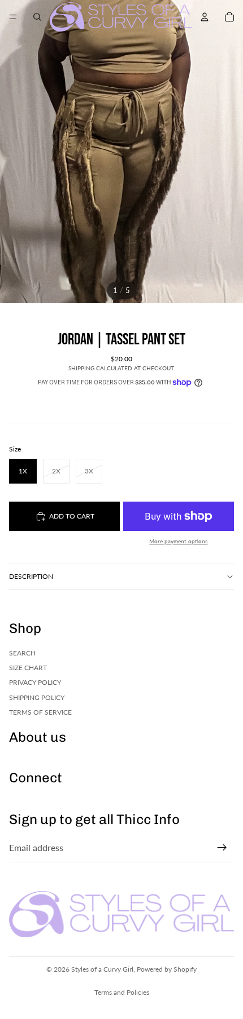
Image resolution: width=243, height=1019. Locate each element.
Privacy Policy (35, 682)
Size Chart (28, 667)
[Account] (204, 17)
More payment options (178, 541)
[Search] (37, 17)
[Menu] (13, 17)
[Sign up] (222, 847)
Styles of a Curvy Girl (102, 969)
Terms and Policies (121, 992)
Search (22, 652)
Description (31, 576)
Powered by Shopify (167, 969)
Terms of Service (40, 712)
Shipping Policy (36, 697)
